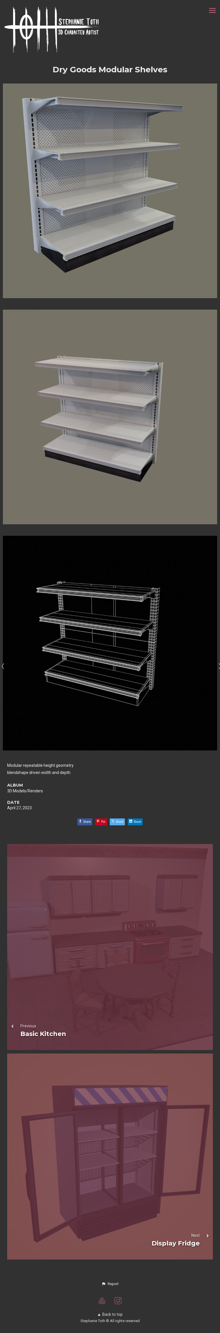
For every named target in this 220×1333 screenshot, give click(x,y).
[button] (110, 1283)
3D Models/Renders (25, 791)
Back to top (112, 1314)
